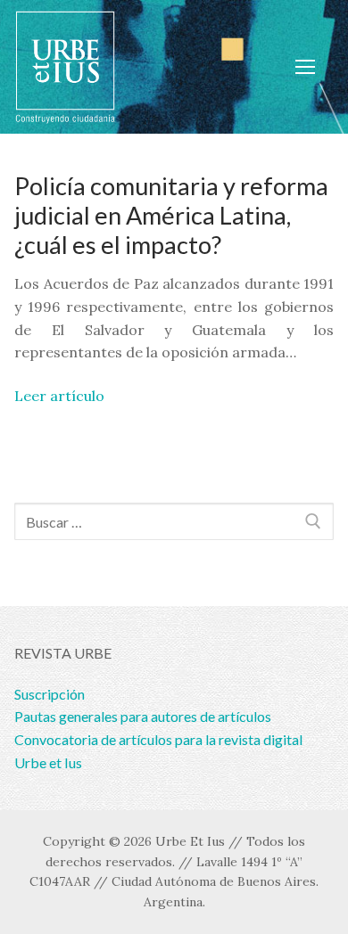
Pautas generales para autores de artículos (142, 716)
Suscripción (49, 693)
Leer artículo (59, 396)
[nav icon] (305, 67)
